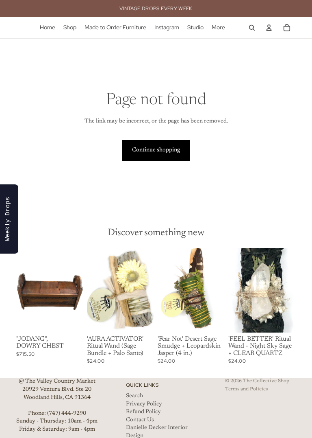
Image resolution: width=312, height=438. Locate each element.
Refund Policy (143, 412)
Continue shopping (156, 150)
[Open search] (252, 28)
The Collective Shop (266, 381)
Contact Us (140, 420)
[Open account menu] (269, 28)
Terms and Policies (246, 389)
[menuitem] (218, 28)
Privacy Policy (144, 404)
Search (134, 396)
